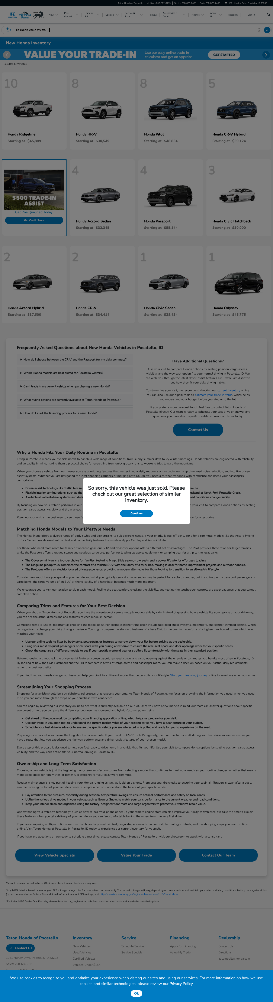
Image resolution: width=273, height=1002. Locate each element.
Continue (136, 513)
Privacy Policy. (181, 983)
